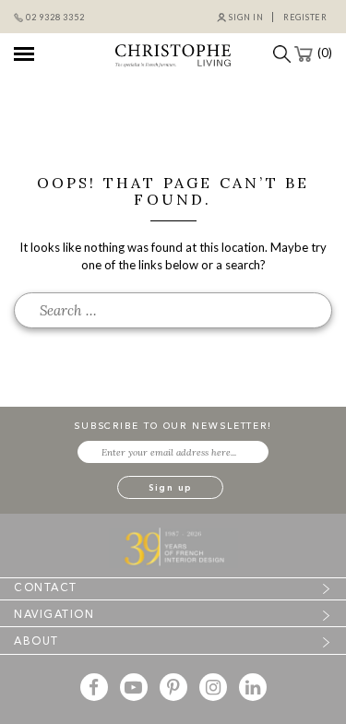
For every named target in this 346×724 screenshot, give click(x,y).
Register (305, 17)
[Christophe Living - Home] (173, 546)
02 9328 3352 (55, 17)
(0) (324, 52)
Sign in (246, 17)
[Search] (277, 52)
